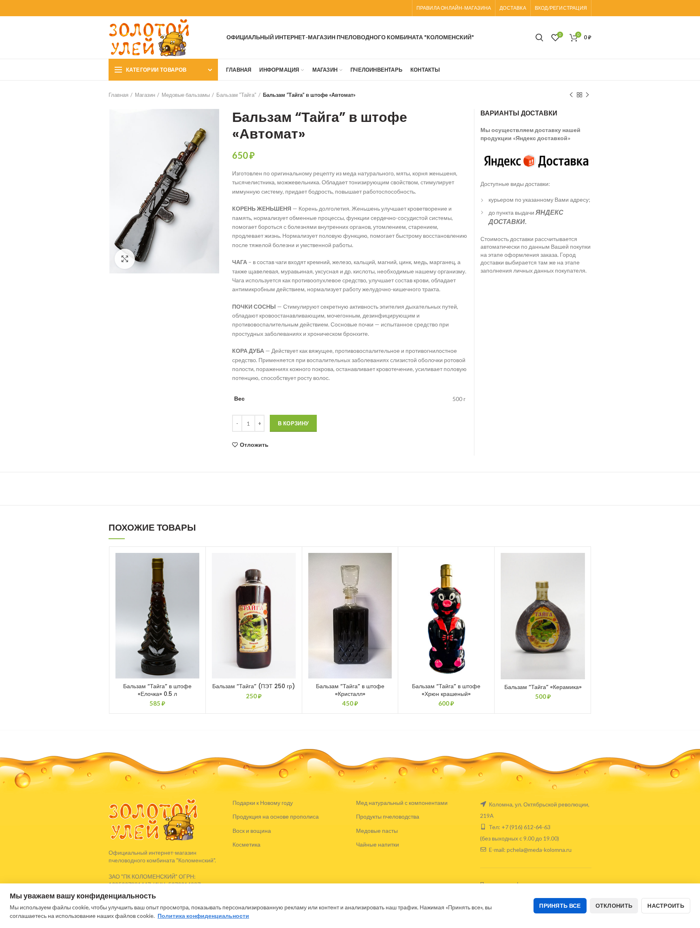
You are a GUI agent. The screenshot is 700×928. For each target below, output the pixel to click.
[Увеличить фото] (125, 259)
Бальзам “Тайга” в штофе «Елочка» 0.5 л (157, 690)
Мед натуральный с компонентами (402, 802)
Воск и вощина (252, 830)
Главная (118, 95)
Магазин (145, 95)
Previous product (571, 95)
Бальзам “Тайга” (236, 95)
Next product (587, 95)
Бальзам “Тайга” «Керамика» (543, 687)
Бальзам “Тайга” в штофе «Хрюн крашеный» (446, 690)
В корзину (293, 423)
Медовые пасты (377, 830)
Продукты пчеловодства (387, 816)
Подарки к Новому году (263, 802)
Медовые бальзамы (186, 95)
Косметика (246, 844)
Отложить (254, 445)
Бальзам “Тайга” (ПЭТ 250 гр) (253, 686)
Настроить (665, 905)
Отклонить (614, 905)
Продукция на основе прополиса (276, 816)
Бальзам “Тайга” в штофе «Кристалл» (350, 690)
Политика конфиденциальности (203, 915)
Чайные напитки (377, 844)
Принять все (559, 905)
